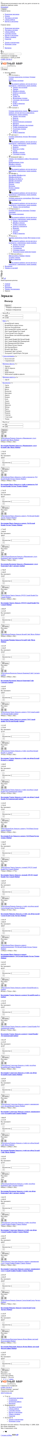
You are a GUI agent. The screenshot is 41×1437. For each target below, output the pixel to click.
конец (11, 1379)
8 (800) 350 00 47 (6, 59)
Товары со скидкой (11, 268)
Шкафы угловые (14, 182)
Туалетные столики (19, 129)
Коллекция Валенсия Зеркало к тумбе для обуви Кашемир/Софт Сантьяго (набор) (18, 1192)
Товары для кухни (19, 244)
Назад (5, 69)
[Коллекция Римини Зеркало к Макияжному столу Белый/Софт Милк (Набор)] (20, 440)
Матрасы (16, 123)
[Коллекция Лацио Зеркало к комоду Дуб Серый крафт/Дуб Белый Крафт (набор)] (20, 714)
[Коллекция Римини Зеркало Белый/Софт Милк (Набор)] (20, 634)
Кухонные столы (18, 246)
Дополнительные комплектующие (24, 252)
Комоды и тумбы (18, 149)
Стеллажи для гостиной (21, 100)
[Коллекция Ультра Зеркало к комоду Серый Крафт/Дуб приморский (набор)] (20, 1028)
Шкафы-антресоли (15, 177)
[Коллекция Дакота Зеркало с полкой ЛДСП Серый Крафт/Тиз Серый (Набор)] (20, 869)
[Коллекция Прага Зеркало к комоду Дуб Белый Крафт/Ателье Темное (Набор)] (20, 517)
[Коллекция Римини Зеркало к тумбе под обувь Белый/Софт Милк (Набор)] (20, 1145)
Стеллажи (12, 189)
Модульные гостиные (16, 80)
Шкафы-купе (21, 175)
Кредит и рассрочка (11, 21)
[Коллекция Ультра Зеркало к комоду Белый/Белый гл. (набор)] (20, 989)
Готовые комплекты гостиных (19, 77)
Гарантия (8, 39)
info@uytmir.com (6, 1393)
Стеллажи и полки (19, 154)
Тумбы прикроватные (20, 127)
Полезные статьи (10, 44)
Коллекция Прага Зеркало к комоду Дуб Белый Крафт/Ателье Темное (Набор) (18, 524)
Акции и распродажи (12, 42)
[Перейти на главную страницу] (11, 66)
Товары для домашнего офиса (19, 159)
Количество (6, 462)
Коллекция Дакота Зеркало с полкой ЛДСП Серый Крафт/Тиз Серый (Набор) (19, 876)
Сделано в (6, 1435)
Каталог (7, 285)
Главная (7, 284)
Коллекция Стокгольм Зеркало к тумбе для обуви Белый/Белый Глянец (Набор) (19, 1073)
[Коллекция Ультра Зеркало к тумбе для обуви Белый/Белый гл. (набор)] (20, 752)
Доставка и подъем (11, 18)
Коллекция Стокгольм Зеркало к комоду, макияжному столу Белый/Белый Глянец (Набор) (20, 1112)
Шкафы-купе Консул (16, 179)
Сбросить (8, 305)
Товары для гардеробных (21, 207)
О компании (13, 1400)
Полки (15, 102)
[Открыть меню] (1, 61)
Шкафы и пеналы (19, 91)
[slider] (20, 317)
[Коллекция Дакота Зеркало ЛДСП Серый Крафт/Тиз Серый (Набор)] (20, 597)
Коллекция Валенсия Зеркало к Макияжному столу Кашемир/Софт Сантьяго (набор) (19, 565)
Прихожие (8, 287)
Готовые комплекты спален (18, 111)
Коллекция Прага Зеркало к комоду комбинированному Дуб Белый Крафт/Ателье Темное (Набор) (20, 956)
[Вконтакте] (6, 1431)
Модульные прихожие (16, 214)
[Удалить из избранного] (5, 436)
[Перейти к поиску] (1, 271)
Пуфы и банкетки (19, 103)
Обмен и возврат (10, 37)
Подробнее (4, 7)
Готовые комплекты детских (18, 136)
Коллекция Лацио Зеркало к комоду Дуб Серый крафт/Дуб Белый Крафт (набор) (18, 720)
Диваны (15, 89)
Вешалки (16, 228)
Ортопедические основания (22, 122)
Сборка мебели (10, 19)
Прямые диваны (24, 256)
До (3, 317)
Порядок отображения (13, 310)
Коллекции (8, 266)
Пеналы (11, 184)
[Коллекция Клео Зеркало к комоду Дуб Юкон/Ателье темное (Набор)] (20, 830)
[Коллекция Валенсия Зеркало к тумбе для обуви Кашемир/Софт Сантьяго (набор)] (20, 1185)
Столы (15, 150)
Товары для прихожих (20, 221)
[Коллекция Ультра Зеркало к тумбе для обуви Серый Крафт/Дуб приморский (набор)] (20, 791)
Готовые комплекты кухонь (18, 238)
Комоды (15, 94)
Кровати (16, 120)
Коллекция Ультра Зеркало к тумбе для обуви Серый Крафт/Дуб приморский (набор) (20, 798)
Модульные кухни (34, 238)
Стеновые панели (19, 250)
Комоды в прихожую (20, 226)
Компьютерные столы (16, 162)
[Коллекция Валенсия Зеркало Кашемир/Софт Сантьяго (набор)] (20, 675)
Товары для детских (19, 145)
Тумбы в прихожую (19, 224)
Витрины (12, 186)
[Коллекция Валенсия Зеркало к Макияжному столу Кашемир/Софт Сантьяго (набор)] (20, 558)
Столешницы (17, 248)
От (3, 315)
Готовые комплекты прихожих (19, 210)
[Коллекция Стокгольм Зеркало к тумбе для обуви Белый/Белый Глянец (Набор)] (20, 1067)
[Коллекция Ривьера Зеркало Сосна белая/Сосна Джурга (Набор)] (20, 1302)
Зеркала (15, 105)
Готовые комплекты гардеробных (20, 198)
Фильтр (4, 432)
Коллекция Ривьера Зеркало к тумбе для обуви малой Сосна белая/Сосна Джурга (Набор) (20, 914)
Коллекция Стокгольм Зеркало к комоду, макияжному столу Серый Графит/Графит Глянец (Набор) (20, 1270)
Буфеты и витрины (19, 93)
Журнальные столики (20, 98)
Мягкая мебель (14, 256)
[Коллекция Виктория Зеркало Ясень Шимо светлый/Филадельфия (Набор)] (20, 1341)
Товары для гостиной (20, 87)
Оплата (7, 16)
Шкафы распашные (15, 180)
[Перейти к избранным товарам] (1, 276)
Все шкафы (12, 175)
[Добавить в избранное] (2, 436)
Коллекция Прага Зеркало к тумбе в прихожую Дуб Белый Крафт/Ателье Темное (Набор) (19, 485)
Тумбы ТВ (16, 96)
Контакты (8, 48)
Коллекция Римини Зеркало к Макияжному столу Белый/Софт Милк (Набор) (19, 446)
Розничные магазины (12, 14)
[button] (2, 52)
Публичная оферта (15, 1401)
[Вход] (2, 274)
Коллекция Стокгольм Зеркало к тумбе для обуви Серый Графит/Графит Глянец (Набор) (19, 1231)
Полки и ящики (14, 188)
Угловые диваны (14, 257)
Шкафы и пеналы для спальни (23, 125)
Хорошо (4, 9)
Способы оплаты (10, 33)
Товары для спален (19, 116)
